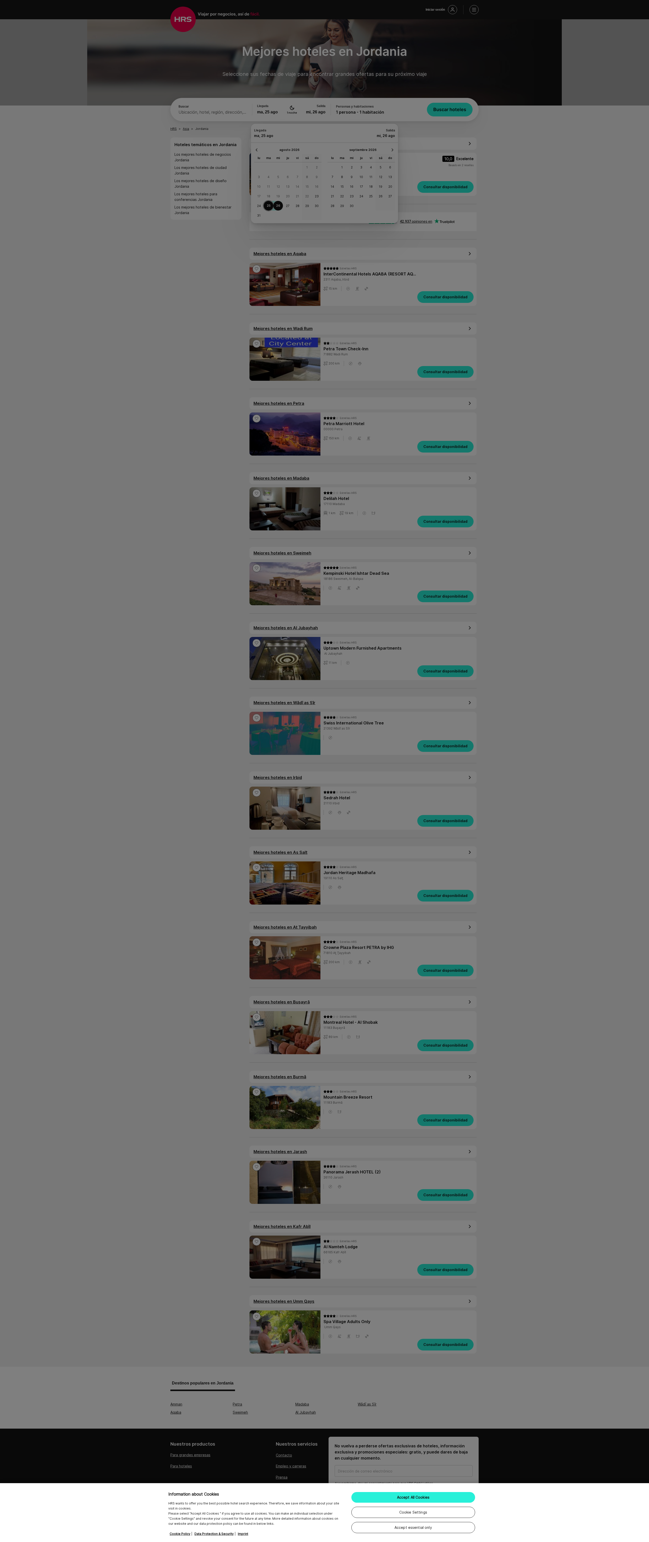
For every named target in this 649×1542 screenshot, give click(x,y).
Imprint (243, 1534)
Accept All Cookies (413, 1497)
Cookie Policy (180, 1534)
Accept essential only (413, 1527)
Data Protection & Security (214, 1534)
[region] (324, 1512)
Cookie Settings (413, 1512)
